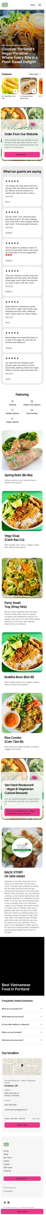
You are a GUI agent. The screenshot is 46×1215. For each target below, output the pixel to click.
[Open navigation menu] (40, 5)
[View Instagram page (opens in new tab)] (8, 1202)
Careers (7, 1164)
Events (6, 1161)
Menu (33, 5)
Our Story (8, 1157)
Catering (7, 1171)
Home (6, 1151)
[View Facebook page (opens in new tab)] (5, 1202)
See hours (36, 1118)
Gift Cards (8, 1167)
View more (9, 196)
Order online (22, 1125)
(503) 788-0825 (10, 1105)
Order (6, 1154)
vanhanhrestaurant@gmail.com (15, 1110)
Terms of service (10, 1188)
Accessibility (8, 1191)
